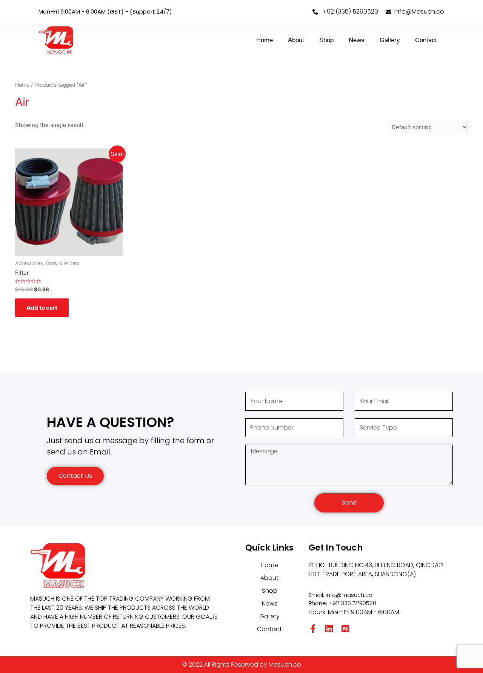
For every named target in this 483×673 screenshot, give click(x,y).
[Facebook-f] (313, 628)
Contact (426, 40)
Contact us (75, 475)
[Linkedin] (329, 628)
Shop (326, 40)
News (357, 40)
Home (264, 40)
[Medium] (345, 628)
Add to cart (41, 307)
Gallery (390, 40)
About (296, 40)
